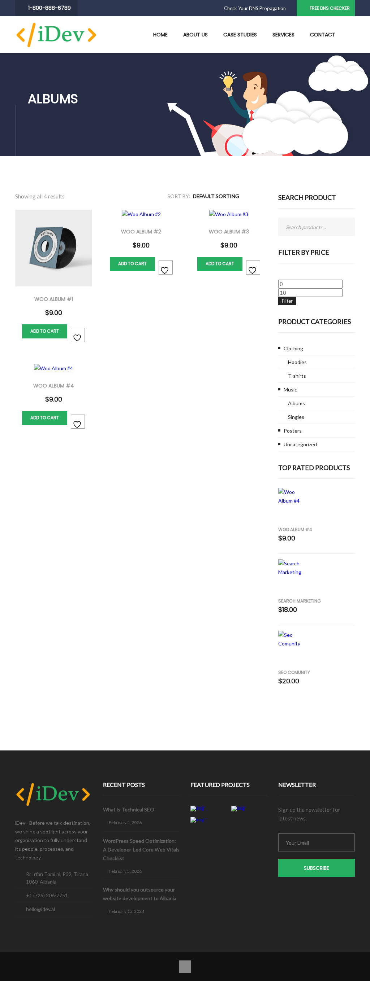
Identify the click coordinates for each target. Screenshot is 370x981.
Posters (293, 431)
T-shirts (297, 376)
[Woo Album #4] (292, 506)
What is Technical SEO (128, 809)
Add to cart (44, 331)
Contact (322, 34)
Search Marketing (299, 601)
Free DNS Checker (330, 8)
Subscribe (316, 868)
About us (195, 34)
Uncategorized (300, 444)
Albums (296, 403)
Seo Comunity (294, 672)
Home (160, 34)
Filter (287, 301)
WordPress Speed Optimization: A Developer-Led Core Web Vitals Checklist (141, 849)
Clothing (293, 348)
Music (290, 389)
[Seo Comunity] (292, 649)
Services (283, 34)
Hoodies (297, 362)
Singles (296, 417)
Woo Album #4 (295, 529)
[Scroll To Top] (185, 966)
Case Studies (240, 34)
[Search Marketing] (292, 577)
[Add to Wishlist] (78, 335)
